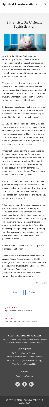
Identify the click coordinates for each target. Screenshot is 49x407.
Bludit (38, 400)
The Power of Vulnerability (24, 364)
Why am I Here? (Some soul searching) (24, 360)
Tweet (18, 292)
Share (33, 292)
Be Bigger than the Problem (24, 353)
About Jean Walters (24, 376)
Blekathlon (24, 403)
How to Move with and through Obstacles (25, 356)
